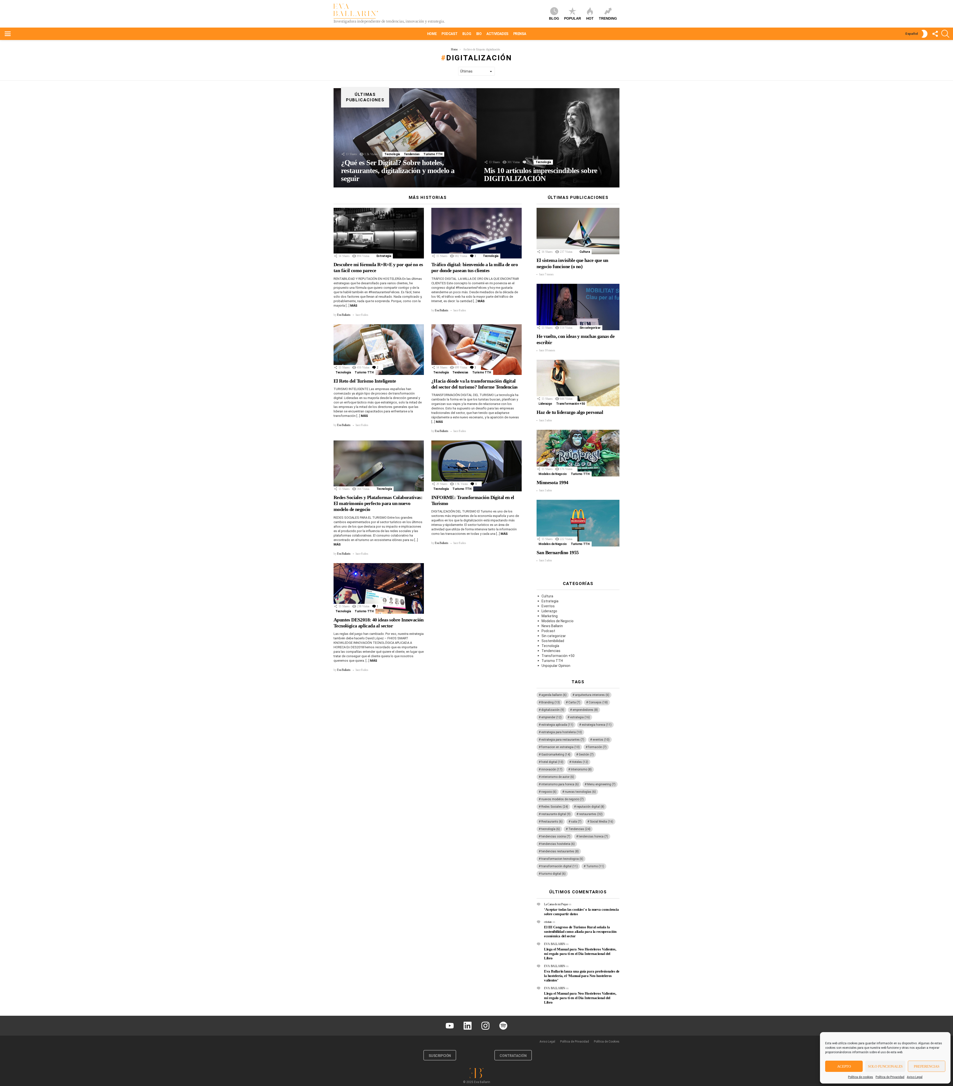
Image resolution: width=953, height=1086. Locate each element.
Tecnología (392, 154)
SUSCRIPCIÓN (440, 1056)
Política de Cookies (606, 1041)
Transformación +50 (570, 403)
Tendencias (411, 154)
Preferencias (926, 1066)
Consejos (598, 702)
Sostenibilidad (553, 641)
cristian (548, 922)
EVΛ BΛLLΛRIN (554, 944)
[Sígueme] (935, 34)
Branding (550, 702)
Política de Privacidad (890, 1077)
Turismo (595, 866)
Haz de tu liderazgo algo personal (570, 412)
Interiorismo (581, 769)
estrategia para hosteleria (561, 732)
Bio (479, 34)
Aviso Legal (914, 1077)
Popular (572, 18)
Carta (574, 702)
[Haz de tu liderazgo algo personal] (578, 383)
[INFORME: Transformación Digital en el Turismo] (476, 465)
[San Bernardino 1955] (578, 523)
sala (576, 821)
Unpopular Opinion (556, 666)
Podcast (449, 34)
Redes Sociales (554, 806)
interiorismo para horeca (560, 784)
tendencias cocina (555, 836)
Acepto (844, 1066)
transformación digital (559, 866)
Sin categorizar (590, 327)
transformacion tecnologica (562, 859)
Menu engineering (601, 784)
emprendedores (585, 710)
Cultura (584, 251)
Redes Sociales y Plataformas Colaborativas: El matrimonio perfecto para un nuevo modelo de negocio (378, 503)
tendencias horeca (593, 836)
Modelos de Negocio (553, 474)
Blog (554, 18)
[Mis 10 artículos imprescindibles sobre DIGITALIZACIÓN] (547, 137)
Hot (590, 18)
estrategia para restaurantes (562, 739)
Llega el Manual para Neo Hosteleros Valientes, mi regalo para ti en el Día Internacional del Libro (580, 953)
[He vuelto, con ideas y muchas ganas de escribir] (578, 307)
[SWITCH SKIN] (924, 34)
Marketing (550, 616)
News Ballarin (552, 626)
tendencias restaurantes (560, 851)
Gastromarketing (555, 754)
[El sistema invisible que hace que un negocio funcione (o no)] (578, 231)
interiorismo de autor (557, 777)
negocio (548, 792)
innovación (551, 769)
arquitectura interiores (592, 695)
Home (432, 34)
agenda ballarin (554, 695)
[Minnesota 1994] (578, 453)
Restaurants (552, 821)
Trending (608, 18)
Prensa (519, 34)
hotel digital (552, 762)
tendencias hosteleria (558, 844)
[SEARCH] (945, 34)
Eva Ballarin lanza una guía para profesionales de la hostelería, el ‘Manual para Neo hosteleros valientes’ (581, 975)
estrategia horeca (597, 724)
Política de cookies (860, 1077)
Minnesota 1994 (552, 482)
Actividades (497, 34)
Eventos (548, 606)
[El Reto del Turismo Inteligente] (379, 349)
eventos (601, 739)
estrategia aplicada (557, 724)
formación (597, 747)
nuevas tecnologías (580, 792)
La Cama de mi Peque (556, 904)
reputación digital (590, 806)
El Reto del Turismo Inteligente (365, 381)
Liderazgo (545, 403)
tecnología (550, 829)
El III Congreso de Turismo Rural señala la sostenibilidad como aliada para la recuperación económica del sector (580, 931)
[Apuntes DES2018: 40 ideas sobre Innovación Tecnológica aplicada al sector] (379, 588)
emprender (551, 717)
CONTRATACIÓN (513, 1056)
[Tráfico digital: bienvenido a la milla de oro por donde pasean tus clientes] (476, 233)
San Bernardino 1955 (558, 552)
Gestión (586, 754)
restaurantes (591, 814)
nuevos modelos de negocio (562, 799)
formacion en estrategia (560, 747)
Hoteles (580, 762)
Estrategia (383, 256)
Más (353, 305)
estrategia (580, 717)
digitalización (552, 710)
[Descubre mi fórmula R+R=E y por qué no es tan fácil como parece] (379, 233)
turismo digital (553, 873)
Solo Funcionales (885, 1066)
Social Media (601, 821)
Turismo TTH (432, 154)
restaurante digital (556, 814)
